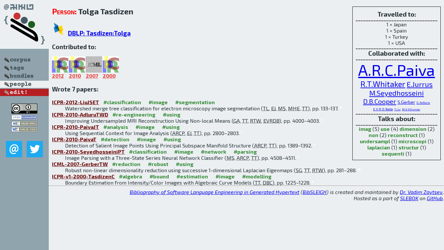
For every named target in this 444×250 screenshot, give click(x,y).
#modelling (256, 176)
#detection (115, 139)
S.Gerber (406, 102)
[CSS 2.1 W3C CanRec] (24, 136)
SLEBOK (409, 198)
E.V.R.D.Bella (383, 109)
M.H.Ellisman (411, 109)
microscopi (412, 141)
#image (158, 102)
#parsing (245, 151)
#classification (122, 102)
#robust (158, 164)
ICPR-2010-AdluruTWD (80, 114)
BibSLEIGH (315, 192)
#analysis (115, 127)
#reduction (126, 164)
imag (365, 129)
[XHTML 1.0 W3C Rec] (24, 124)
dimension (412, 129)
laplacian (378, 147)
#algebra (130, 176)
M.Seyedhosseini (396, 93)
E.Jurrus (420, 84)
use (385, 129)
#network (213, 151)
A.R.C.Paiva (396, 69)
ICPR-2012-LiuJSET (75, 102)
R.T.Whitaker (382, 84)
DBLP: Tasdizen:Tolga (99, 33)
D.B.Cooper (379, 101)
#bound (159, 176)
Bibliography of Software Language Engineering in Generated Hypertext (214, 192)
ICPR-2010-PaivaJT (75, 127)
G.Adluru (423, 102)
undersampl (375, 141)
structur (408, 147)
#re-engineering (133, 114)
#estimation (192, 176)
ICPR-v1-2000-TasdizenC (83, 176)
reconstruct (403, 135)
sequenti (393, 153)
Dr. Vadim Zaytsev (421, 192)
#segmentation (195, 102)
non (373, 135)
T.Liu (397, 109)
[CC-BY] (24, 111)
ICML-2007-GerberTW (80, 164)
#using (171, 114)
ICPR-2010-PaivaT (74, 139)
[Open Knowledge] (24, 118)
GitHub (435, 198)
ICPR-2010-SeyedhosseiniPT (88, 151)
